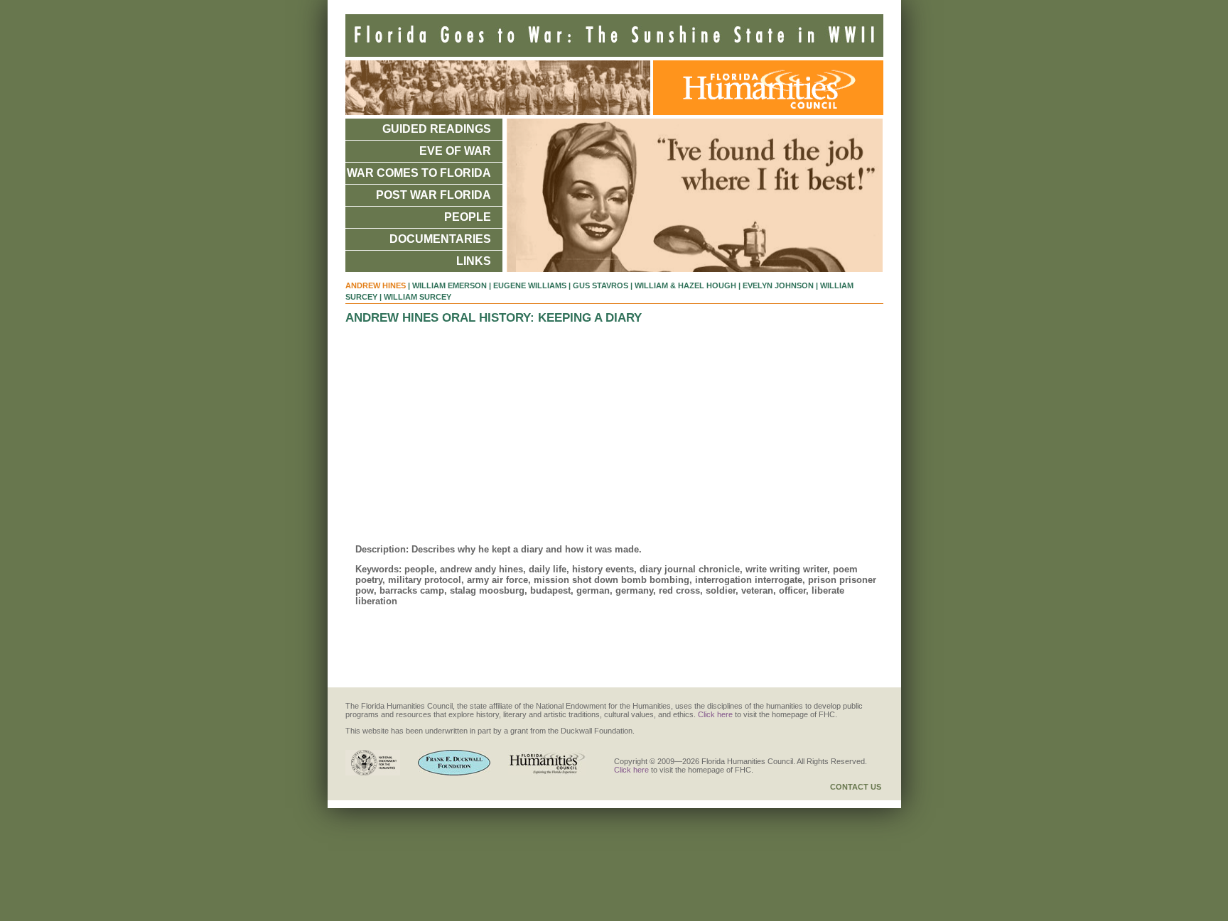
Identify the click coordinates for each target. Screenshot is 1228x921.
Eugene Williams (529, 285)
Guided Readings (436, 129)
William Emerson (449, 285)
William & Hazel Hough (685, 285)
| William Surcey (415, 297)
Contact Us (855, 787)
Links (473, 261)
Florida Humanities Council (764, 87)
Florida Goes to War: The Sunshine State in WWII (614, 35)
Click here (715, 714)
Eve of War (455, 151)
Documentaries (440, 239)
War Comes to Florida (419, 173)
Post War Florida (433, 195)
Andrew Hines (375, 285)
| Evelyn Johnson (776, 285)
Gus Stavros (600, 285)
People (467, 217)
